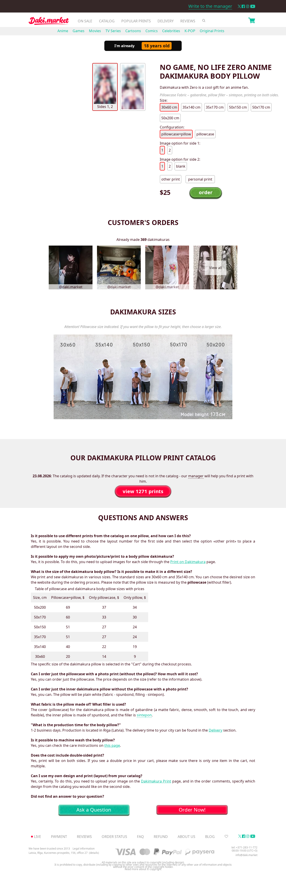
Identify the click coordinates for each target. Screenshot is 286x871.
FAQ (140, 836)
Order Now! (192, 809)
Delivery (166, 21)
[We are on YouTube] (252, 6)
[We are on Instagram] (247, 6)
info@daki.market (246, 855)
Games (78, 30)
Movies (95, 30)
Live (37, 836)
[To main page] (49, 22)
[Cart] (251, 21)
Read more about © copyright (143, 869)
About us (186, 836)
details (94, 852)
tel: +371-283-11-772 (244, 847)
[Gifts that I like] (226, 836)
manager (196, 475)
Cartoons (133, 30)
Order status (114, 836)
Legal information (84, 848)
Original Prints (212, 30)
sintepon (144, 715)
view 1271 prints (143, 491)
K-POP (190, 30)
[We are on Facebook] (243, 6)
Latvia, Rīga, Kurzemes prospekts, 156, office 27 (58, 852)
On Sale (85, 21)
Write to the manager (210, 6)
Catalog (107, 21)
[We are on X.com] (239, 6)
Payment (59, 836)
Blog (210, 836)
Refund (161, 836)
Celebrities (171, 30)
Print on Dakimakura (188, 561)
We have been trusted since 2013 (49, 848)
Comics (151, 30)
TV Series (113, 30)
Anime (62, 30)
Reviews (187, 21)
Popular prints (136, 21)
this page (112, 745)
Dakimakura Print (156, 781)
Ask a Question (93, 809)
